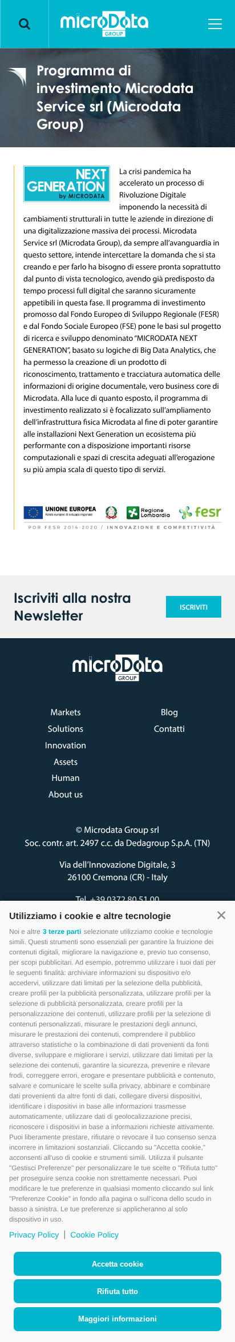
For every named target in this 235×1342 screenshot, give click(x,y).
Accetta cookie (117, 1264)
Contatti (169, 729)
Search (24, 24)
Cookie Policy (94, 1234)
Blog (169, 712)
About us (65, 794)
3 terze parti (62, 932)
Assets (66, 762)
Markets (65, 712)
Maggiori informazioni (117, 1319)
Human (65, 778)
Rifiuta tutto (117, 1291)
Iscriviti (194, 607)
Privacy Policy (34, 1234)
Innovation (65, 745)
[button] (221, 915)
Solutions (65, 729)
